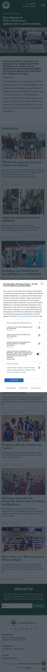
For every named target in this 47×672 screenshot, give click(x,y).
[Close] (43, 284)
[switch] (38, 328)
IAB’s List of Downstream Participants (26, 316)
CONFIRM (14, 380)
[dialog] (23, 336)
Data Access (23, 388)
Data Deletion (11, 388)
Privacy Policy (36, 388)
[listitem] (23, 323)
